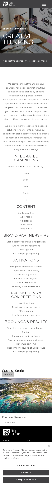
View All (7, 374)
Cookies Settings (26, 465)
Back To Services (15, 73)
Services (31, 440)
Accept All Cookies (26, 479)
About (6, 440)
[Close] (49, 446)
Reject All (26, 472)
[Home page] (9, 4)
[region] (26, 463)
